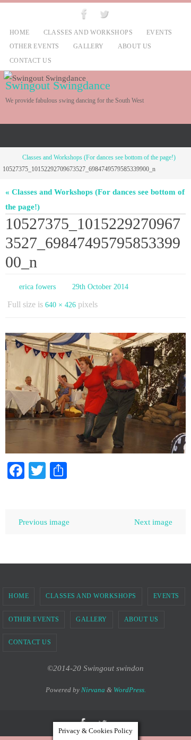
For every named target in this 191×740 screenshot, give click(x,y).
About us (135, 46)
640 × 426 (60, 301)
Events (159, 32)
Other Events (34, 46)
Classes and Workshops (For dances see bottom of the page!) (99, 157)
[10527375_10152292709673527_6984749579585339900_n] (95, 388)
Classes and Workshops (88, 32)
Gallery (88, 46)
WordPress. (130, 684)
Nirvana (93, 684)
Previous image (44, 517)
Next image (153, 517)
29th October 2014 (100, 286)
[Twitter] (104, 13)
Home (20, 32)
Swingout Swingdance (57, 85)
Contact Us (30, 60)
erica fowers (37, 286)
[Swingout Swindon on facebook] (84, 13)
